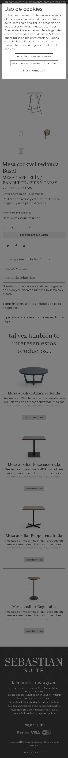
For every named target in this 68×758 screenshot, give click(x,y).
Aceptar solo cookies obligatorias (34, 63)
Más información (34, 70)
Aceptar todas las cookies (34, 56)
